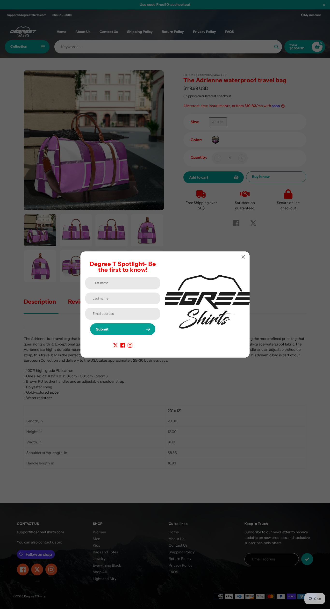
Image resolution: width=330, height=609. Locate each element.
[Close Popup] (243, 257)
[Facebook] (122, 345)
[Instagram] (130, 345)
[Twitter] (115, 345)
